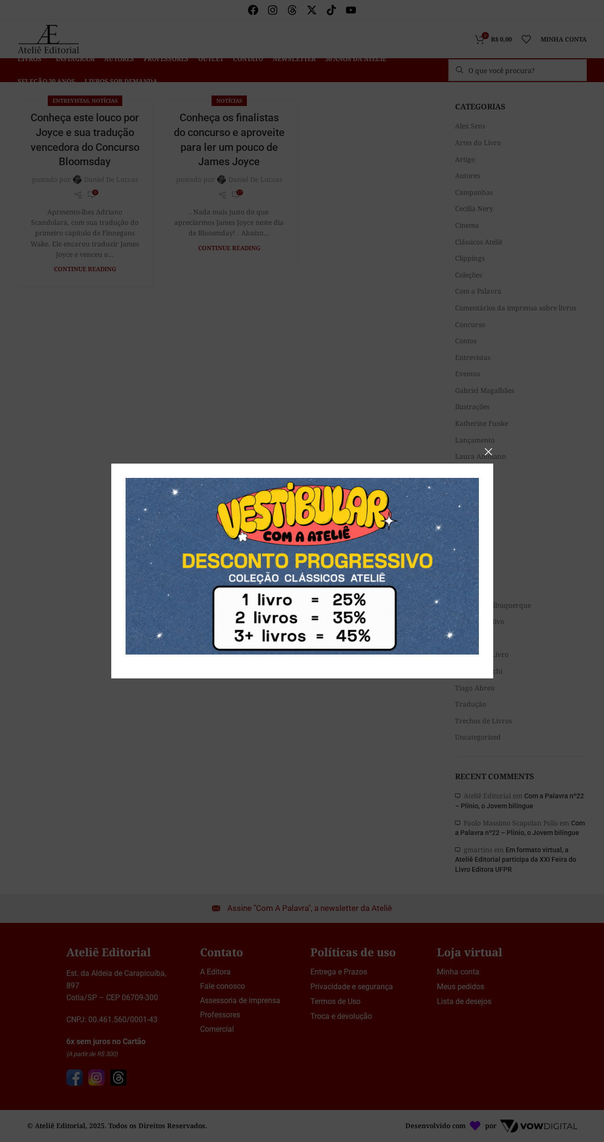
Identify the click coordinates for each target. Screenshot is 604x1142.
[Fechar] (488, 452)
